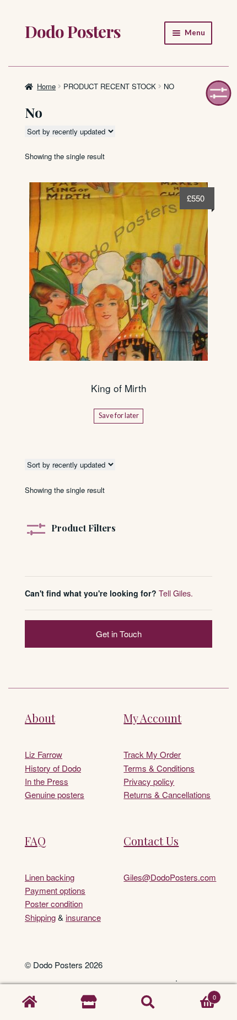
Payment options (55, 890)
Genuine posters (54, 794)
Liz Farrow (43, 754)
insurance (83, 917)
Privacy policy (148, 781)
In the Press (46, 781)
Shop (89, 1002)
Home (46, 86)
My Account (152, 717)
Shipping (40, 917)
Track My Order (152, 754)
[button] (218, 93)
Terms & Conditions (159, 768)
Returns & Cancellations (167, 794)
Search (148, 1002)
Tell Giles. (176, 593)
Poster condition (54, 903)
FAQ (35, 840)
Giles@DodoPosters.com (169, 877)
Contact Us (151, 840)
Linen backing (49, 877)
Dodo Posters (73, 31)
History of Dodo (53, 768)
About (40, 717)
